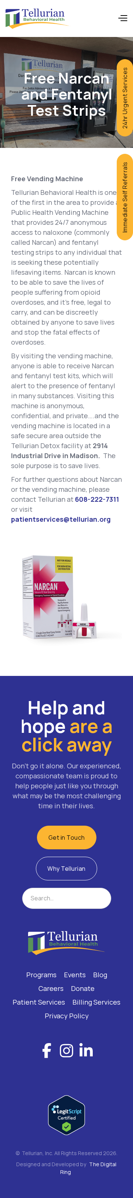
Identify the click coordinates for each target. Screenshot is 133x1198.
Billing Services (96, 1002)
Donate (83, 988)
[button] (122, 18)
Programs (41, 974)
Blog (100, 974)
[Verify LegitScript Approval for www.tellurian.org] (66, 1114)
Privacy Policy (67, 1015)
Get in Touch (66, 837)
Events (75, 974)
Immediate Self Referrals (125, 197)
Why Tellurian (66, 868)
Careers (51, 988)
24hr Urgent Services (125, 98)
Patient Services (39, 1002)
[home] (38, 19)
